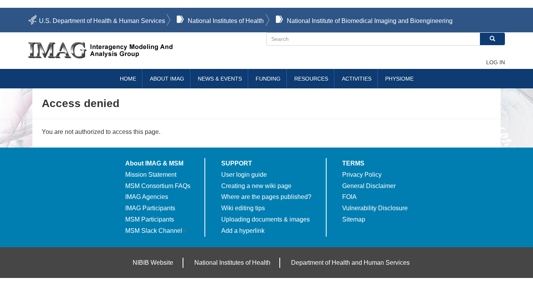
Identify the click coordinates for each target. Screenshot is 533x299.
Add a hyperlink (243, 230)
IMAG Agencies (146, 196)
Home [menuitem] (128, 79)
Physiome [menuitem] (399, 79)
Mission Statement (150, 174)
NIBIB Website (153, 262)
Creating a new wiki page (256, 186)
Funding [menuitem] (268, 79)
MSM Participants (149, 219)
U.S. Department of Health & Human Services (102, 21)
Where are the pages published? (266, 196)
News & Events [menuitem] (220, 79)
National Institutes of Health (226, 21)
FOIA (349, 196)
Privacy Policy (362, 174)
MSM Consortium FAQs (157, 186)
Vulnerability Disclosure (375, 208)
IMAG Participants (150, 208)
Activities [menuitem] (356, 79)
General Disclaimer (369, 186)
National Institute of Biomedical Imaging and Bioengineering (370, 21)
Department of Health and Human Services (350, 262)
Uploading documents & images (265, 219)
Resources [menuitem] (311, 79)
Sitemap (353, 219)
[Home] (147, 50)
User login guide (244, 174)
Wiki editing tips (243, 208)
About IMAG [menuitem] (167, 79)
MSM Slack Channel (153, 230)
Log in (495, 62)
